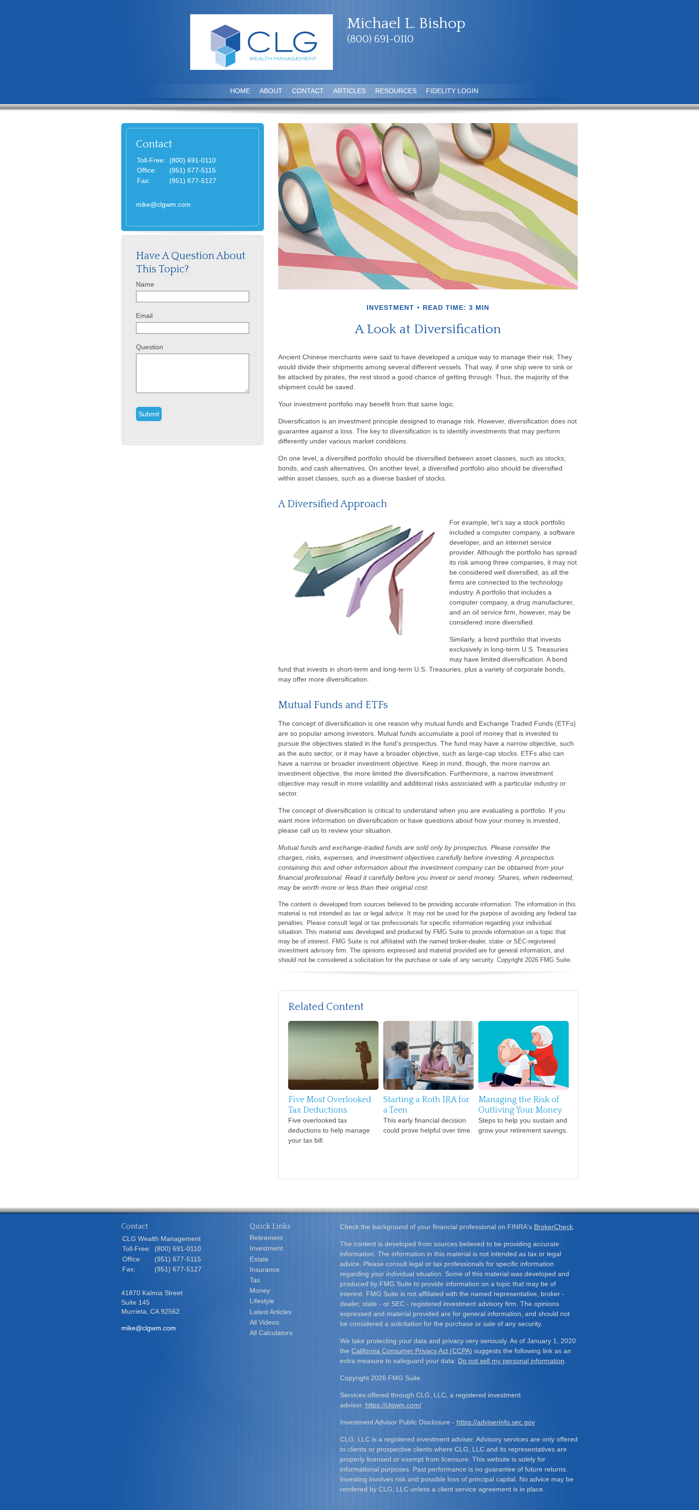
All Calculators (271, 1333)
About (271, 91)
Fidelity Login (452, 91)
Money (260, 1290)
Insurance (265, 1269)
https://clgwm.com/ (393, 1405)
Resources (396, 91)
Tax (255, 1280)
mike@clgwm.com (163, 204)
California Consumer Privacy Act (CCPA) (411, 1351)
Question (149, 347)
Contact (308, 91)
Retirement (266, 1237)
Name (145, 284)
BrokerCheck (553, 1227)
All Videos (264, 1322)
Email (144, 315)
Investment (266, 1248)
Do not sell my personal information (511, 1361)
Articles (349, 91)
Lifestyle (262, 1301)
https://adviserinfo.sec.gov (495, 1422)
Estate (259, 1259)
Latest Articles (270, 1312)
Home (240, 91)
